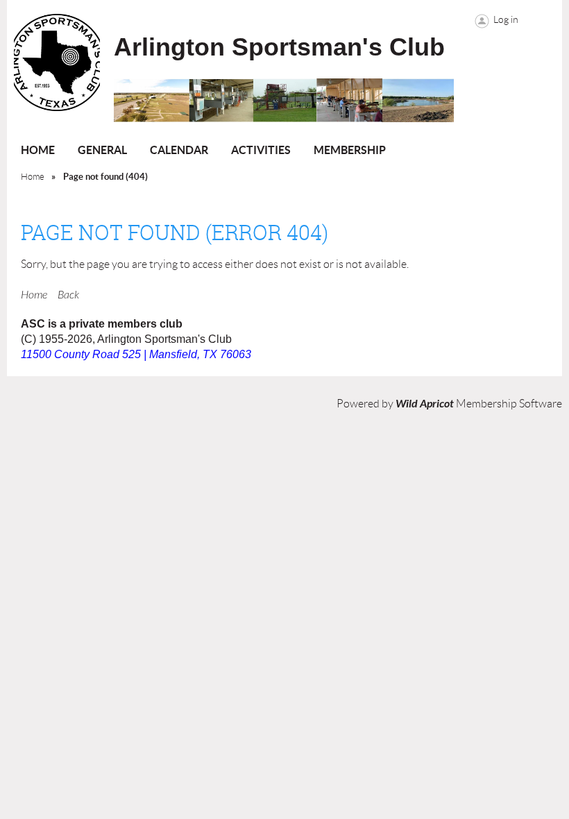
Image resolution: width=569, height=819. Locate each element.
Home (32, 176)
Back (68, 295)
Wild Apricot (425, 403)
